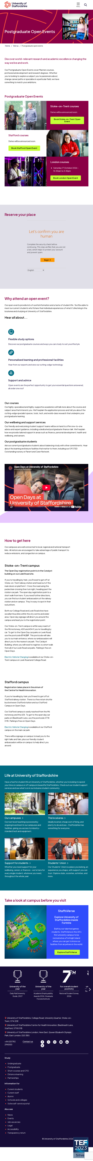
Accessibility (13, 1129)
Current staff (13, 1092)
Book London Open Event (65, 178)
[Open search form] (85, 5)
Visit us (16, 46)
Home (7, 46)
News (10, 1115)
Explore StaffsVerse (67, 952)
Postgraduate (14, 1067)
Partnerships (13, 1078)
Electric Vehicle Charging (16, 657)
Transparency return (17, 1132)
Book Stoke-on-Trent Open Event (67, 120)
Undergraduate (14, 1063)
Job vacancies (14, 1122)
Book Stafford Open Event (24, 148)
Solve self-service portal (19, 1103)
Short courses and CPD (18, 1070)
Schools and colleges (17, 1100)
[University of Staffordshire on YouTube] (61, 1041)
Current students (15, 1089)
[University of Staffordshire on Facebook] (43, 1041)
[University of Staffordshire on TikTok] (43, 1045)
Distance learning (15, 1074)
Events (11, 1118)
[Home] (17, 5)
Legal (10, 1125)
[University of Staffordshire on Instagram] (55, 1041)
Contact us (28, 1041)
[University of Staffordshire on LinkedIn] (67, 1041)
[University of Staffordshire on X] (49, 1041)
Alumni (10, 1096)
